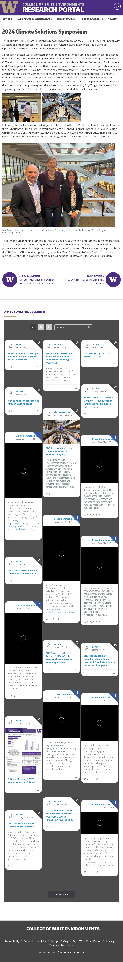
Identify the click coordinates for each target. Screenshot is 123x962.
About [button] (112, 19)
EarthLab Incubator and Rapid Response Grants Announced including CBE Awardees (60, 358)
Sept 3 (64, 804)
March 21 (69, 522)
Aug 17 (27, 347)
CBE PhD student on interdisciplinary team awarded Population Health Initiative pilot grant (99, 660)
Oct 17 (106, 700)
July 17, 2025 (108, 807)
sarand (19, 344)
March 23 (107, 442)
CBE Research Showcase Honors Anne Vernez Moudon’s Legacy (59, 451)
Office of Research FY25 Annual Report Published (21, 781)
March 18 (107, 543)
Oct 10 (27, 723)
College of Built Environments (63, 928)
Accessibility (12, 941)
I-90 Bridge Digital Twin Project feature (97, 355)
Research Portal (45, 7)
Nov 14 (103, 650)
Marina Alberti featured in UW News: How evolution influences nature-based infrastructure (98, 402)
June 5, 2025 (28, 817)
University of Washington (10, 6)
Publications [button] (66, 19)
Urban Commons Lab (27, 435)
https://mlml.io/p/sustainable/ (60, 612)
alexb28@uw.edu (63, 412)
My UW (77, 941)
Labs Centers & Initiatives (34, 19)
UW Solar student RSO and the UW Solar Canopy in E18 (23, 572)
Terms (53, 945)
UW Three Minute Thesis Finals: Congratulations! (21, 825)
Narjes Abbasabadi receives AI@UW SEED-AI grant (23, 402)
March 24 (31, 439)
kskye (19, 814)
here (108, 136)
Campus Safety (60, 941)
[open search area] (117, 6)
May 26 (103, 347)
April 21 (27, 395)
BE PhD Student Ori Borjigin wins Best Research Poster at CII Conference (23, 356)
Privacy (110, 941)
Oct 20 (68, 697)
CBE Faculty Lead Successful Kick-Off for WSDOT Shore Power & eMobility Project (59, 657)
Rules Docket (93, 941)
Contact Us (30, 941)
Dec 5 (29, 609)
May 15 (103, 391)
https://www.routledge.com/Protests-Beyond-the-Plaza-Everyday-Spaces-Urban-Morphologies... (23, 526)
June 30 (65, 347)
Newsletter (67, 945)
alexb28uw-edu (59, 415)
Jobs (43, 941)
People (7, 19)
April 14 (68, 415)
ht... (113, 865)
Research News (92, 19)
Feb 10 (27, 564)
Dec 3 (64, 647)
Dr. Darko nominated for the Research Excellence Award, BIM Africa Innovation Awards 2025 (60, 815)
